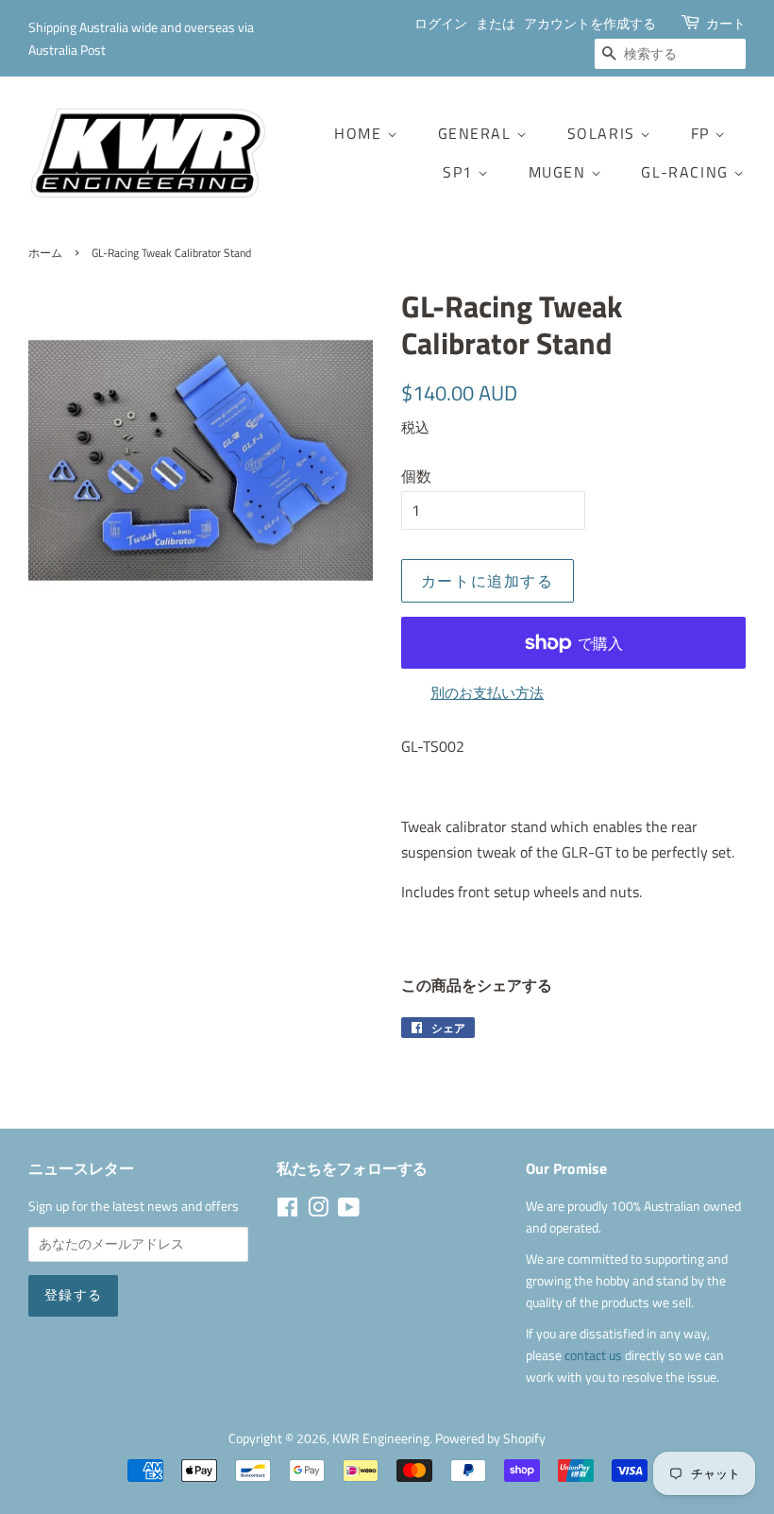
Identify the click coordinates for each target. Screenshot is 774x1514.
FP (703, 133)
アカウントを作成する (590, 23)
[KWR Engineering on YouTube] (349, 1210)
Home (360, 133)
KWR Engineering (380, 1438)
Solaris (604, 133)
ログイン (440, 23)
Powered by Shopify (490, 1438)
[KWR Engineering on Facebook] (287, 1210)
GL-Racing (687, 172)
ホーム (45, 253)
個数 (416, 476)
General (477, 133)
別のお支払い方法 (487, 693)
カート (726, 23)
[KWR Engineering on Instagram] (318, 1210)
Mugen (560, 172)
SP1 (460, 172)
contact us (594, 1355)
